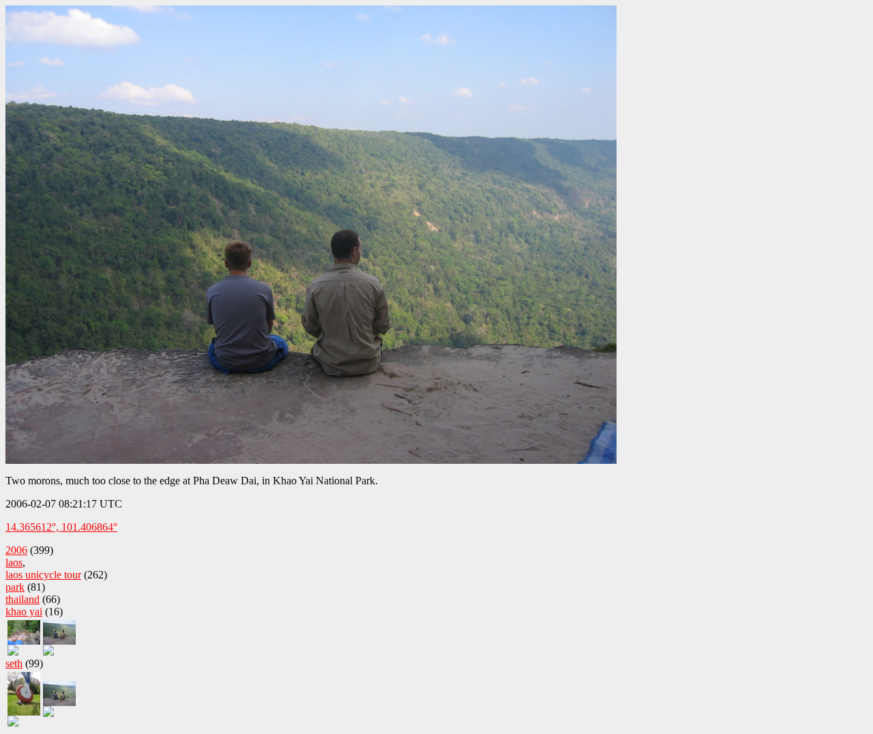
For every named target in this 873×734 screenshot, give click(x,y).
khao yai (23, 611)
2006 (16, 550)
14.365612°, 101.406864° (61, 527)
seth (14, 663)
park (15, 587)
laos (14, 562)
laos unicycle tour (43, 575)
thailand (22, 599)
